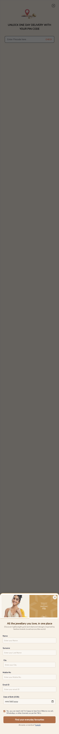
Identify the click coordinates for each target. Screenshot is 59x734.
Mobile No (7, 672)
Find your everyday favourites (29, 719)
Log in (38, 725)
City (4, 660)
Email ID (6, 684)
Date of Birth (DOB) (11, 697)
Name (5, 636)
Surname (6, 648)
